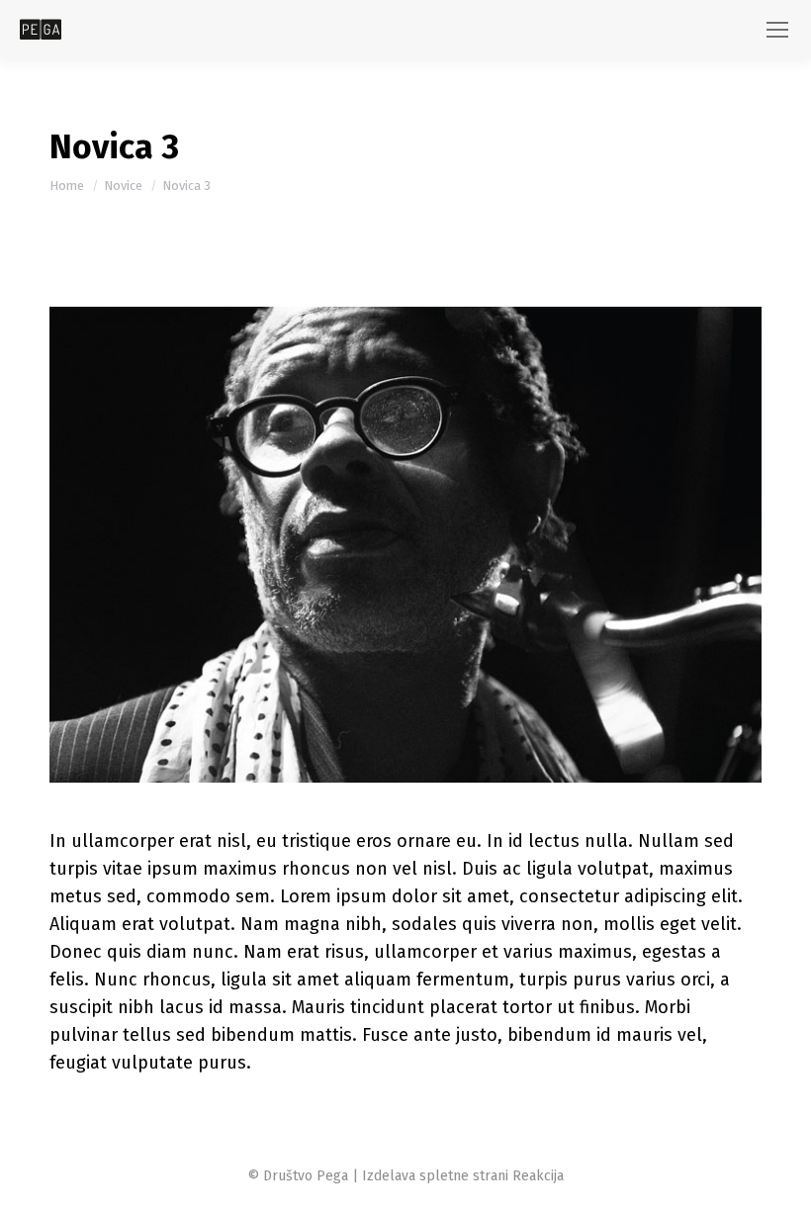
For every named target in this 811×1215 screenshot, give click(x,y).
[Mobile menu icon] (777, 30)
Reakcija (538, 1176)
